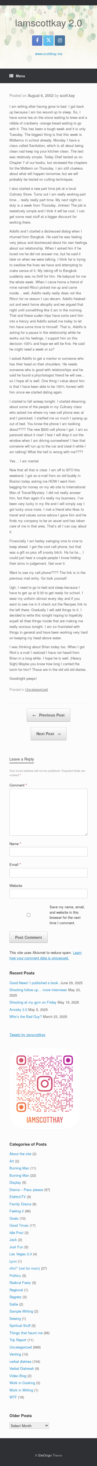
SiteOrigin (45, 1455)
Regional (16, 1289)
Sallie (13, 1304)
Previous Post (48, 715)
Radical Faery (20, 1282)
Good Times (19, 1225)
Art (11, 1161)
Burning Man (19, 1168)
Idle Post (16, 1232)
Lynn (13, 1261)
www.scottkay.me (48, 53)
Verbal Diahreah (21, 1368)
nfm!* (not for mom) (24, 1268)
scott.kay (67, 95)
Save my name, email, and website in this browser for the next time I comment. (67, 914)
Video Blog (17, 1375)
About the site (20, 1153)
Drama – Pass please (26, 1189)
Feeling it (16, 1210)
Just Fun (16, 1246)
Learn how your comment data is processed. (45, 955)
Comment (18, 785)
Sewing (15, 1318)
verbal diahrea (20, 1361)
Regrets (15, 1296)
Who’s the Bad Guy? (25, 1016)
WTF (13, 1397)
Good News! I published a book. (34, 982)
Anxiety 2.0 (18, 1009)
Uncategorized (36, 689)
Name (15, 843)
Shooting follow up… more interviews (38, 989)
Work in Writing (21, 1390)
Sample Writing (21, 1311)
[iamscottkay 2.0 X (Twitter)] (48, 40)
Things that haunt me (26, 1332)
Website (15, 885)
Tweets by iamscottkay (27, 1034)
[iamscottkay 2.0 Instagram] (60, 40)
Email (15, 864)
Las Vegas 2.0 (20, 1253)
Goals (14, 1218)
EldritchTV (17, 1196)
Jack (13, 1239)
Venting (15, 1354)
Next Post (48, 733)
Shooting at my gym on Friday (33, 1002)
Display (15, 1182)
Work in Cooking (22, 1382)
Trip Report (17, 1339)
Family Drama (20, 1203)
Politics (15, 1275)
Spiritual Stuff (19, 1325)
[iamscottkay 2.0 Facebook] (37, 40)
